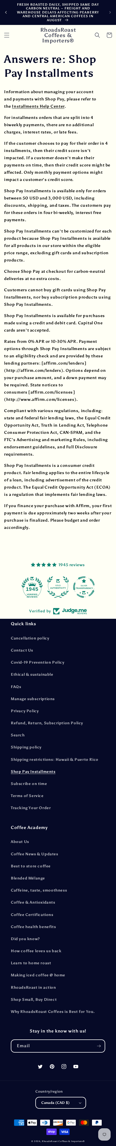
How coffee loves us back (36, 951)
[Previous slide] (6, 12)
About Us (20, 841)
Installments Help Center (38, 106)
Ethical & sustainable (32, 674)
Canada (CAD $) (55, 1103)
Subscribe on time (29, 783)
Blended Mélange (28, 878)
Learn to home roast (31, 963)
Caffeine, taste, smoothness (39, 890)
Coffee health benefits (33, 927)
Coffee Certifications (32, 914)
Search (18, 735)
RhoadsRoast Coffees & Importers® (63, 1141)
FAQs (16, 687)
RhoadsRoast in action (33, 987)
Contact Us (22, 650)
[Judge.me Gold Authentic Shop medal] (57, 587)
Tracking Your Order (31, 808)
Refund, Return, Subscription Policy (47, 723)
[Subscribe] (99, 1046)
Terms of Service (27, 796)
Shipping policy (26, 747)
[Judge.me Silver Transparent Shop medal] (83, 587)
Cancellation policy (30, 638)
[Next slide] (110, 12)
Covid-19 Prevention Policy (37, 662)
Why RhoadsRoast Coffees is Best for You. (53, 1011)
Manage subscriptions (33, 699)
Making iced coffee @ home (38, 975)
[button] (7, 35)
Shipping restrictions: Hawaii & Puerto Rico (54, 759)
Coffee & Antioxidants (33, 902)
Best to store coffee (31, 866)
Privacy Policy (25, 711)
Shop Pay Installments (33, 771)
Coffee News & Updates (34, 854)
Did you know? (25, 939)
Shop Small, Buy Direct (34, 999)
